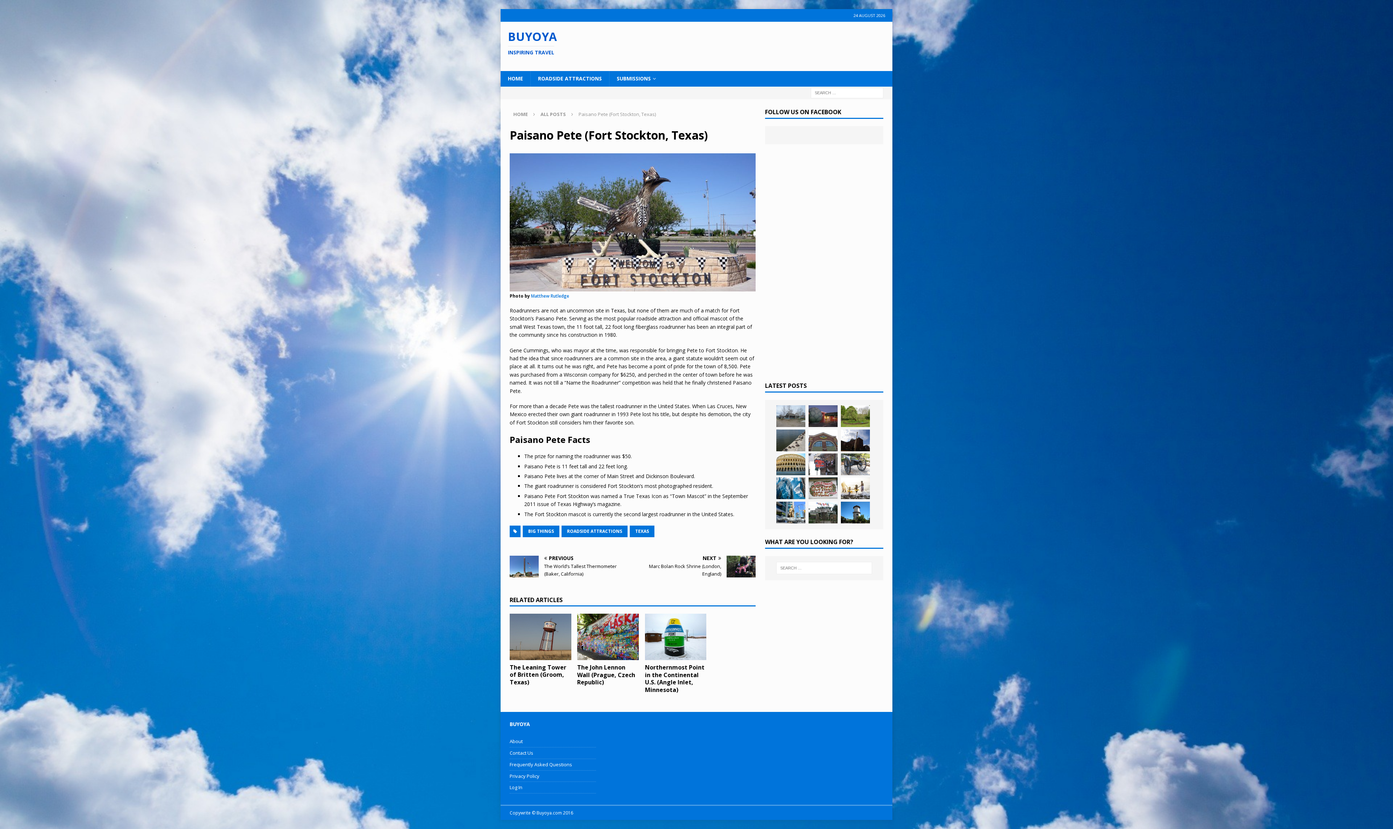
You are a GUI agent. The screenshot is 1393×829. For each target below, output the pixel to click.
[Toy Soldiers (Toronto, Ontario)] (790, 512)
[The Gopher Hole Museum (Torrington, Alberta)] (823, 488)
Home (515, 78)
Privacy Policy (524, 776)
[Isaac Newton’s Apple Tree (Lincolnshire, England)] (855, 416)
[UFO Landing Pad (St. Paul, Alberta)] (823, 512)
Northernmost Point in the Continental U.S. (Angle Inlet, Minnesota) (674, 678)
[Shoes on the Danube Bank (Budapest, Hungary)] (790, 440)
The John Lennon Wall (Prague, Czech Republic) (606, 675)
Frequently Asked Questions (541, 764)
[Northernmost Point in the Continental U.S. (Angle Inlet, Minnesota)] (676, 637)
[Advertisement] (743, 45)
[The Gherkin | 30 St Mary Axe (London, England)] (790, 488)
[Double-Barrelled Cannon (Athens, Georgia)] (855, 464)
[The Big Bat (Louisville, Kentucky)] (855, 440)
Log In (516, 787)
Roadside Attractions (570, 78)
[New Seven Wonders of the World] (790, 464)
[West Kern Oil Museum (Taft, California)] (790, 416)
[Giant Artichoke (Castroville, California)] (823, 416)
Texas (642, 531)
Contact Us (521, 753)
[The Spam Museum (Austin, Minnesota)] (823, 440)
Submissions (634, 78)
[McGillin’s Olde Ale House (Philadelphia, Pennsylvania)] (823, 464)
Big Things (541, 531)
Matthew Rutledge (550, 296)
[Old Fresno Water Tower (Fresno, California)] (855, 512)
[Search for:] (847, 92)
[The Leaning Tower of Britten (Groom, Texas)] (540, 637)
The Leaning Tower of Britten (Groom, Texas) (538, 675)
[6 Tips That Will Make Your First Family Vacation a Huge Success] (855, 488)
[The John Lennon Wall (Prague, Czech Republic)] (608, 637)
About (516, 741)
